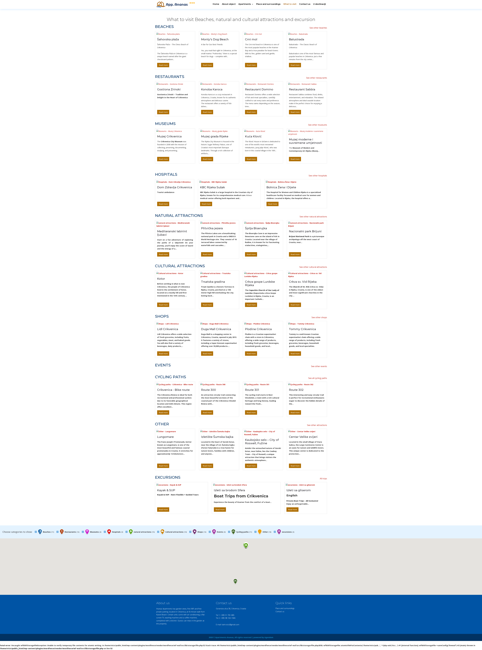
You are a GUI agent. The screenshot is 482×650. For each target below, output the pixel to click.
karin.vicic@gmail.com (230, 624)
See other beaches (318, 27)
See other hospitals (318, 175)
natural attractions (144, 532)
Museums (95, 532)
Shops (201, 532)
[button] (246, 546)
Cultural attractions (176, 532)
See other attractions (317, 425)
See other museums (317, 124)
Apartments (244, 4)
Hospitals (117, 532)
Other (266, 532)
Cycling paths (244, 532)
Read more (163, 65)
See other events (319, 366)
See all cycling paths (317, 378)
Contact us (304, 4)
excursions (287, 532)
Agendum (268, 637)
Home (216, 4)
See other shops (319, 317)
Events (221, 532)
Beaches (48, 532)
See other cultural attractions (313, 267)
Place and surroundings (268, 4)
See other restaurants (316, 77)
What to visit (289, 4)
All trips (323, 478)
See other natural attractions (313, 216)
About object (229, 4)
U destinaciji (319, 4)
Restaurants (71, 532)
